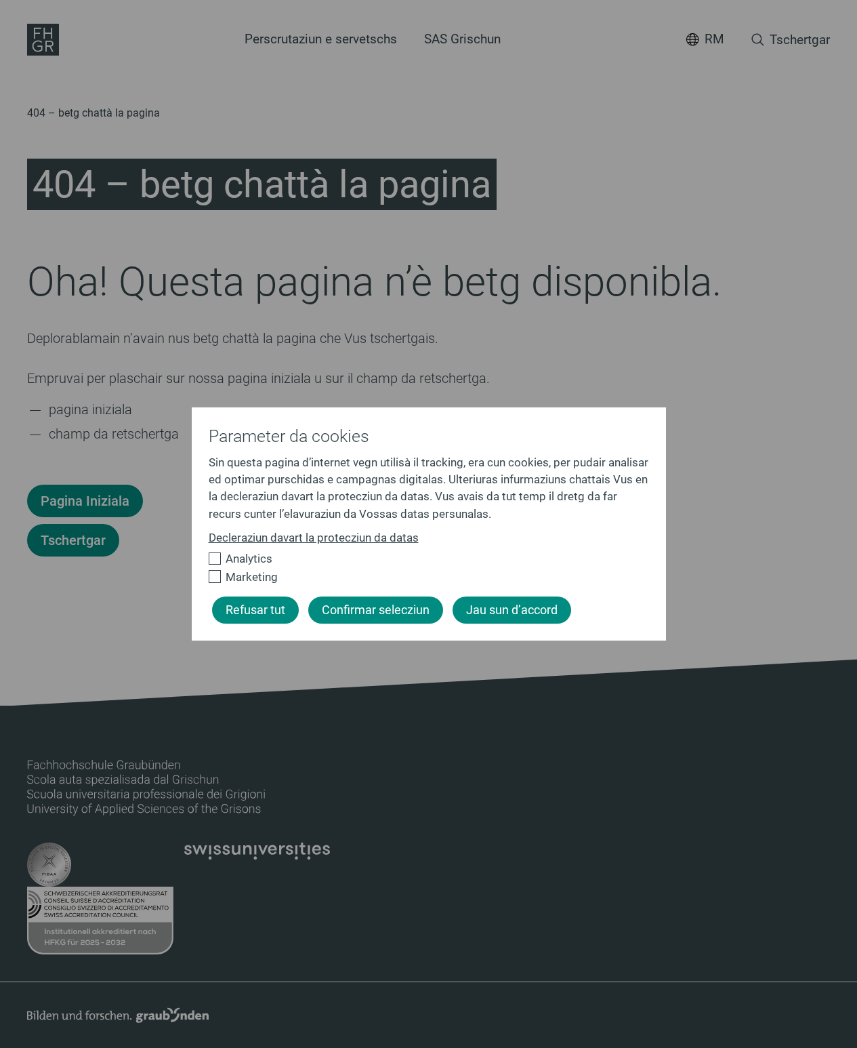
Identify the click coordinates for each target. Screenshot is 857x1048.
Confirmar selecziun (376, 610)
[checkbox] (423, 559)
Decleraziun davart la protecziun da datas (314, 537)
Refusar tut (255, 610)
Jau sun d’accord (512, 610)
